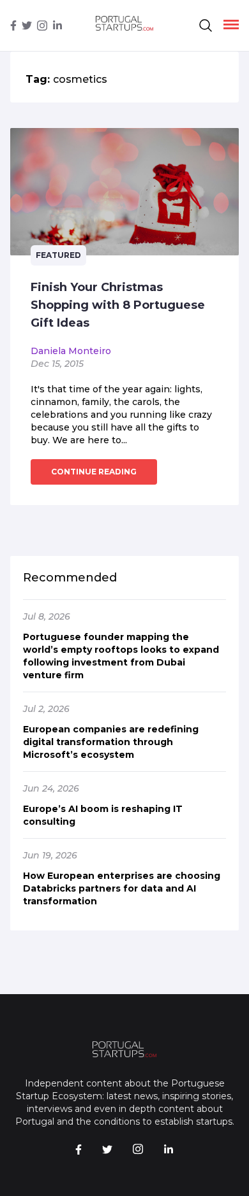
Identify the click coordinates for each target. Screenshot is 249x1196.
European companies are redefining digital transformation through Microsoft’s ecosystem (111, 741)
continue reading (94, 471)
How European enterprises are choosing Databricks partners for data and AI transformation (121, 888)
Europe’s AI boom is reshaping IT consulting (103, 815)
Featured (58, 255)
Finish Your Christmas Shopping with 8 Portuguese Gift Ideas (118, 305)
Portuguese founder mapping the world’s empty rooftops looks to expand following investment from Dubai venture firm (121, 656)
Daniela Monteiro (71, 351)
